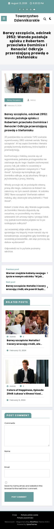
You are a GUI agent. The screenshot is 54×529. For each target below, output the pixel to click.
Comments (9, 423)
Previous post (12, 269)
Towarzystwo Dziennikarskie (27, 18)
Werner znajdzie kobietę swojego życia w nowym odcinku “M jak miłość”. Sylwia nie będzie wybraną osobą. (26, 275)
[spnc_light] (50, 19)
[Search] (45, 19)
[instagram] (30, 9)
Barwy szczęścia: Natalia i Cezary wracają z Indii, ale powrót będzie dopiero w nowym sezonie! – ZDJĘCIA (26, 287)
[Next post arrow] (47, 287)
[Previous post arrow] (47, 273)
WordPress (34, 522)
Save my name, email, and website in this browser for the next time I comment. (23, 487)
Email (7, 467)
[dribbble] (27, 9)
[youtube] (34, 9)
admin (33, 100)
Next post (10, 282)
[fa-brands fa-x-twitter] (23, 9)
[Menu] (4, 18)
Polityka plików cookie (29, 515)
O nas (14, 515)
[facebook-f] (19, 9)
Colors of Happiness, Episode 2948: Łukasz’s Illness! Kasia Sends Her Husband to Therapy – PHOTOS (25, 392)
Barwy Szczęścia (14, 100)
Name (7, 451)
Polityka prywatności (25, 518)
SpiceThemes (32, 524)
